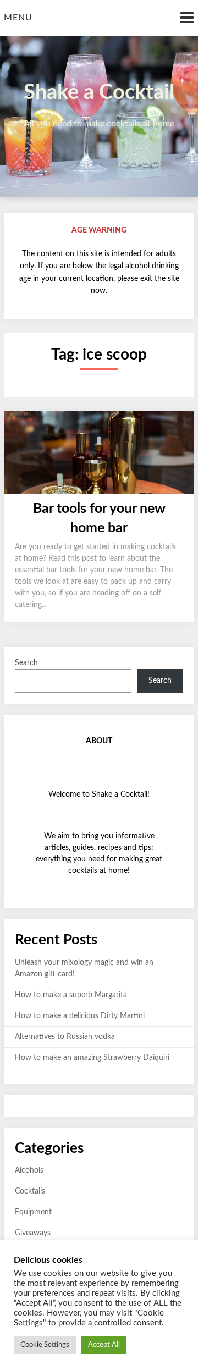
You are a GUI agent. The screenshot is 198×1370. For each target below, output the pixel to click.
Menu (18, 17)
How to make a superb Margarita (71, 995)
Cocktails (30, 1191)
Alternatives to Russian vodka (65, 1037)
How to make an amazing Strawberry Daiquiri (92, 1058)
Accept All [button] (104, 1345)
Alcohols (29, 1170)
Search (26, 663)
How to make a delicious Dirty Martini (80, 1016)
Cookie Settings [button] (44, 1345)
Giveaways (33, 1233)
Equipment (33, 1212)
